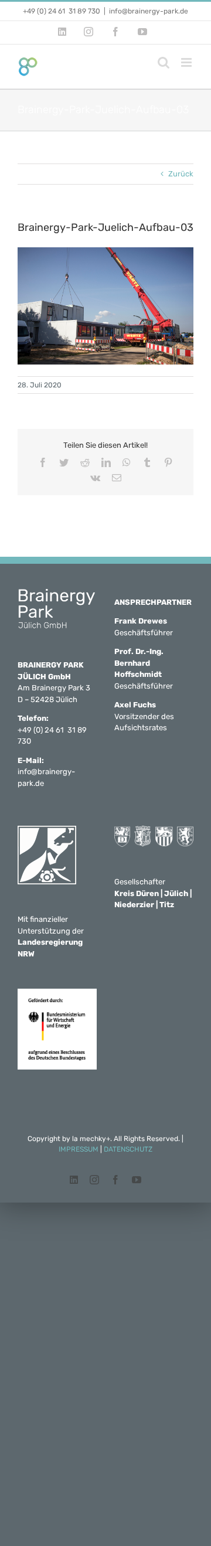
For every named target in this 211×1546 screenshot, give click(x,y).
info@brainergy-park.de (148, 11)
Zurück (180, 173)
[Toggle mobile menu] (187, 62)
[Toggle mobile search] (163, 62)
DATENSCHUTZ (128, 1149)
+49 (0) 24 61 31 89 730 (61, 11)
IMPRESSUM (78, 1149)
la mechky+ (91, 1139)
